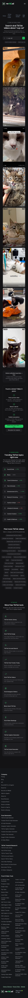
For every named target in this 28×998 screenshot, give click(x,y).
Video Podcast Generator (5, 932)
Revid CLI (3, 787)
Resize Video (4, 892)
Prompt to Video (5, 884)
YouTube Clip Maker (6, 921)
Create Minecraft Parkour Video (19, 888)
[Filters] (4, 38)
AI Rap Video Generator (4, 966)
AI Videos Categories (6, 870)
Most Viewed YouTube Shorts (8, 864)
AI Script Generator (6, 823)
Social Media (15, 569)
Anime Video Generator (18, 895)
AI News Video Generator (19, 936)
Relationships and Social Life (14, 541)
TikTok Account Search (7, 856)
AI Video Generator (20, 892)
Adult (7, 560)
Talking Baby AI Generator (19, 961)
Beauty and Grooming (20, 581)
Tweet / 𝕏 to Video (20, 879)
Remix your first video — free (14, 426)
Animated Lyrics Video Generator (7, 953)
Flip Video (3, 889)
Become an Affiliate (6, 790)
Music (22, 569)
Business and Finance (14, 544)
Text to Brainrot (5, 918)
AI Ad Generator (19, 882)
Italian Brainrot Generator (18, 957)
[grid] (14, 207)
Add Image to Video (6, 905)
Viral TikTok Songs (6, 850)
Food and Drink (14, 575)
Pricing (3, 776)
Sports (6, 572)
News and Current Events (17, 572)
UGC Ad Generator (20, 885)
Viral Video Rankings (6, 861)
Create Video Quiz (6, 977)
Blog (2, 779)
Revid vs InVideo (5, 804)
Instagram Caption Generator (8, 826)
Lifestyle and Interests (7, 538)
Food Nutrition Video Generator (20, 953)
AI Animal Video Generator (19, 940)
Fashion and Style (8, 566)
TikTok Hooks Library (6, 847)
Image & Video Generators (8, 837)
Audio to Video (5, 950)
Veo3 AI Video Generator (19, 915)
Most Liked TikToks (6, 867)
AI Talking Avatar (5, 924)
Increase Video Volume (5, 898)
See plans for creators (14, 430)
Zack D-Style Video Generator (6, 942)
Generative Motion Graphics (20, 948)
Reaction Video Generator (5, 927)
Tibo (18, 992)
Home (4, 16)
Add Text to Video (6, 902)
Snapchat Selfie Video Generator (21, 974)
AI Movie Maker (5, 935)
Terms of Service (7, 986)
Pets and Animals (18, 15)
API (2, 782)
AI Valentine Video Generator (20, 970)
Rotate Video (4, 886)
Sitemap (23, 986)
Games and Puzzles (20, 584)
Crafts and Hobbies (7, 581)
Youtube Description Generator (9, 831)
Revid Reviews (5, 799)
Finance (6, 575)
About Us (3, 796)
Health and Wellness (21, 538)
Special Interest (22, 550)
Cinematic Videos (5, 938)
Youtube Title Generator (7, 834)
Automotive (8, 588)
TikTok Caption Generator (8, 829)
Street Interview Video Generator (21, 924)
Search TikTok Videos (7, 859)
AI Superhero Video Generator (20, 931)
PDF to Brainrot (5, 916)
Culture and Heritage (8, 584)
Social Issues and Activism (14, 554)
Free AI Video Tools (7, 876)
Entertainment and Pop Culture (14, 535)
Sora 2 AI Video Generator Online (19, 920)
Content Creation (18, 588)
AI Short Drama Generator (5, 946)
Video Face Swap (5, 907)
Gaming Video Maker (6, 974)
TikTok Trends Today (6, 853)
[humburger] (24, 3)
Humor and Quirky (6, 557)
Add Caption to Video (6, 913)
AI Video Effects (5, 840)
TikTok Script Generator (7, 817)
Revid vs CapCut (5, 807)
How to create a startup (10, 42)
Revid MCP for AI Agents (7, 785)
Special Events (19, 563)
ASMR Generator (19, 928)
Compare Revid (5, 801)
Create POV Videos (20, 912)
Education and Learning (14, 547)
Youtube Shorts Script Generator (9, 820)
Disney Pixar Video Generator (20, 900)
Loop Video (4, 895)
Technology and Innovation (9, 550)
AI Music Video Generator (5, 957)
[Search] (23, 38)
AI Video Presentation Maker (20, 908)
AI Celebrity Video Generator (20, 904)
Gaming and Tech (19, 566)
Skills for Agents (5, 793)
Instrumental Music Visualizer (6, 970)
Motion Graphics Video (19, 944)
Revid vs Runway (5, 810)
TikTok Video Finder (9, 16)
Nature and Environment (19, 578)
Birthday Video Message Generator (20, 966)
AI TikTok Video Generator (5, 880)
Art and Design (6, 578)
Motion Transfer (5, 910)
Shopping (7, 569)
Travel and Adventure (16, 560)
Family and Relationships (20, 557)
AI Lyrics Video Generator (5, 962)
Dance (22, 575)
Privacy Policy (16, 986)
